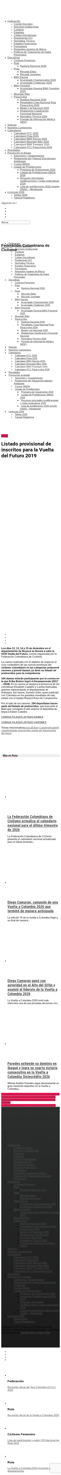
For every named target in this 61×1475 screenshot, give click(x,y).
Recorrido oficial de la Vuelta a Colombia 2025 (33, 1415)
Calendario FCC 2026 (26, 133)
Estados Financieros (25, 43)
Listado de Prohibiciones (27, 167)
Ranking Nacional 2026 (33, 66)
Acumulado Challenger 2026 (36, 83)
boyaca (28, 727)
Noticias (12, 125)
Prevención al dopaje (19, 153)
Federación (14, 21)
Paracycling (20, 97)
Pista (16, 69)
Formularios (20, 46)
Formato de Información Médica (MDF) (37, 343)
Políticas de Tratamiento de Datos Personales (31, 275)
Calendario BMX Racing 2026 (30, 139)
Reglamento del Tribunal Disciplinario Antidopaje (33, 382)
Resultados (14, 150)
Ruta (16, 63)
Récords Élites (28, 71)
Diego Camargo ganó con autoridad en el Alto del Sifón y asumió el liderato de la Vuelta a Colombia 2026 (32, 987)
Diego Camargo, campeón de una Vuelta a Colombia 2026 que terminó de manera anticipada (33, 906)
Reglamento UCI (23, 38)
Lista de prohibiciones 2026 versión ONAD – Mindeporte (39, 188)
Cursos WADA (22, 164)
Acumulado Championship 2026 (38, 80)
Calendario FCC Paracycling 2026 (33, 147)
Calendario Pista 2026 (26, 136)
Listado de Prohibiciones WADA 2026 (36, 396)
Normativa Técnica (24, 41)
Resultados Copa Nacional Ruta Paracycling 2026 (38, 104)
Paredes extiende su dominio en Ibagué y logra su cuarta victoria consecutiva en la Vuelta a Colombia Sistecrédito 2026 (32, 1070)
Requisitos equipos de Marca (30, 49)
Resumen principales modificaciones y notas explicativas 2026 (39, 181)
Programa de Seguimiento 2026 (37, 169)
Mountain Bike (22, 94)
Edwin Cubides (40, 727)
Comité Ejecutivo (23, 24)
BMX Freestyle (22, 85)
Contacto (19, 29)
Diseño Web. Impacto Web (35, 1332)
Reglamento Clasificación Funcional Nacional (34, 112)
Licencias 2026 (16, 192)
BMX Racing (21, 77)
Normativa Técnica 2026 (33, 116)
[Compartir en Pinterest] (34, 640)
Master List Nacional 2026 (34, 108)
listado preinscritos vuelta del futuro (29, 730)
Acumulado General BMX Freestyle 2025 (38, 312)
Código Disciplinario (25, 35)
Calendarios (14, 130)
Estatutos (19, 32)
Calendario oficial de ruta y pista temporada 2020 (28, 1105)
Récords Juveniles (30, 74)
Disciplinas (14, 57)
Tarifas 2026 (20, 195)
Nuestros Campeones (20, 127)
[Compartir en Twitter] (34, 637)
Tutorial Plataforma (24, 197)
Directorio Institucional (26, 27)
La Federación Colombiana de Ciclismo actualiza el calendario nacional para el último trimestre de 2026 (33, 823)
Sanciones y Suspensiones (29, 155)
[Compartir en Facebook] (34, 634)
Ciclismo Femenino (24, 60)
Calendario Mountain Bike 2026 (31, 141)
